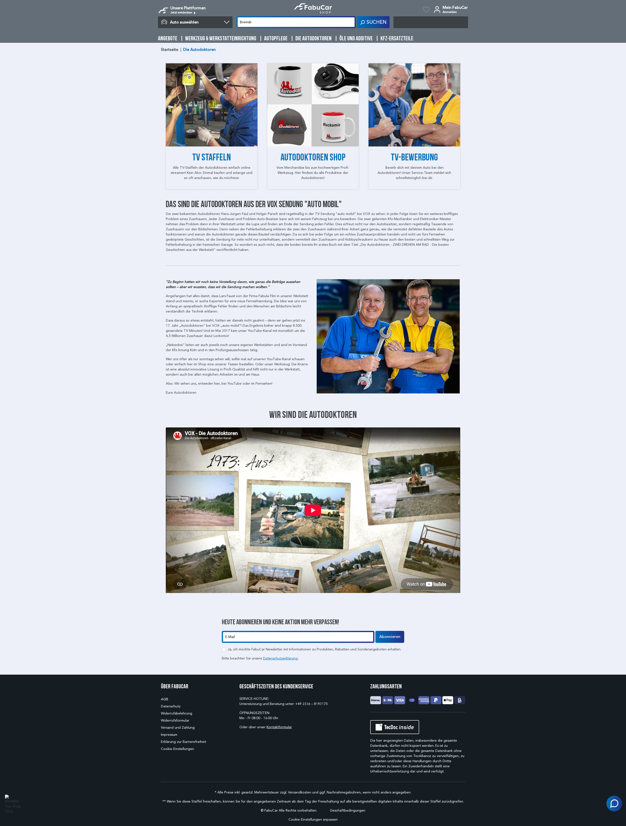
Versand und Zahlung (178, 728)
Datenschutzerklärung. (280, 658)
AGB (164, 699)
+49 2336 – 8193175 (311, 704)
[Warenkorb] (430, 22)
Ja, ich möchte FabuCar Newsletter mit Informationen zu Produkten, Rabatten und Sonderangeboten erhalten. (314, 649)
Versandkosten (299, 792)
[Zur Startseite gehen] (313, 8)
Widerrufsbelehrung (176, 713)
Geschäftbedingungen (347, 810)
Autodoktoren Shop (313, 157)
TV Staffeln (211, 157)
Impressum (169, 735)
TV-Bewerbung (414, 157)
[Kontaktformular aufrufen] (614, 803)
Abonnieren (389, 636)
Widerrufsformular (175, 720)
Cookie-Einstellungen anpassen (313, 819)
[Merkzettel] (426, 10)
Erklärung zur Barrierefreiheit (183, 742)
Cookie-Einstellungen (177, 749)
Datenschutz (170, 706)
